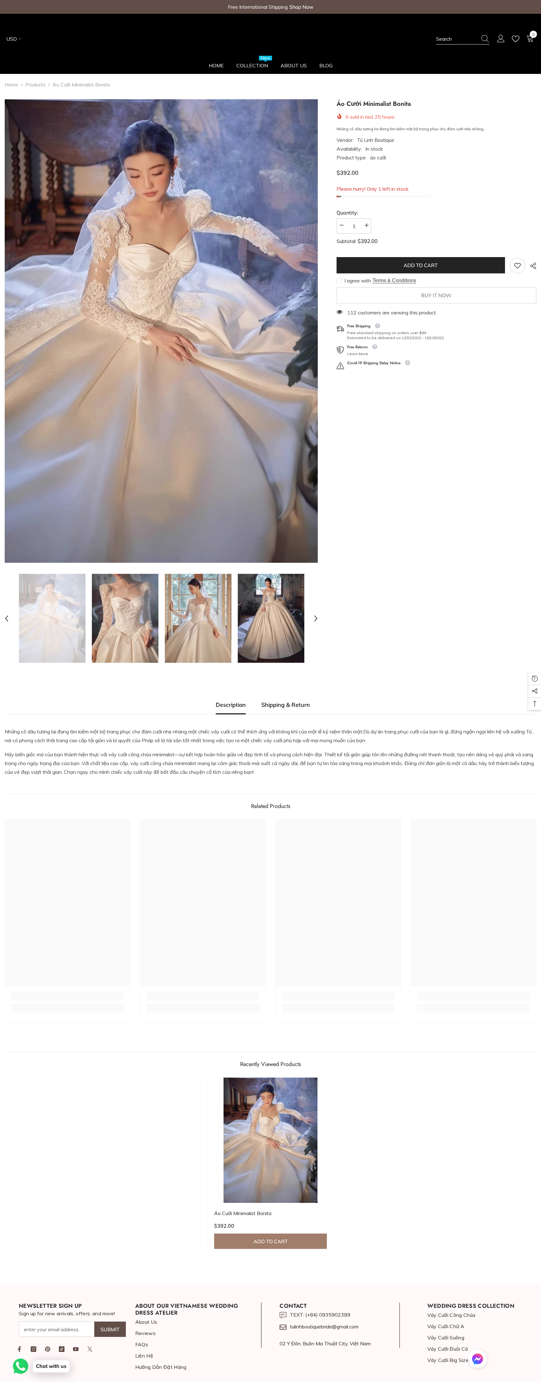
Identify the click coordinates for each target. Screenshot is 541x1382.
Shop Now (301, 7)
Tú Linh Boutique (375, 140)
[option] (161, 331)
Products (35, 84)
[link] (517, 265)
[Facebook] (19, 1349)
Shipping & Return (285, 704)
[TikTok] (61, 1349)
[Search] (462, 39)
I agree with (357, 280)
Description (231, 704)
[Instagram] (33, 1349)
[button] (6, 618)
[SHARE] (530, 265)
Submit (110, 1329)
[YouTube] (75, 1349)
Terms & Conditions (394, 280)
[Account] (501, 39)
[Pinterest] (47, 1349)
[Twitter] (90, 1349)
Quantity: (347, 213)
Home (11, 84)
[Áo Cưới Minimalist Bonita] (270, 1140)
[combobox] (456, 39)
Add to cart (421, 265)
